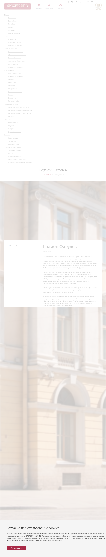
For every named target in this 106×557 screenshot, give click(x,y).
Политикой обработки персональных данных (39, 538)
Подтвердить (16, 548)
